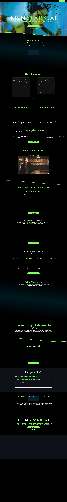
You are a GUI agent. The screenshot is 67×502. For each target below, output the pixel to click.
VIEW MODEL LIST (33, 141)
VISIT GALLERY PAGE (33, 363)
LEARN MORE (33, 213)
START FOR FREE (33, 273)
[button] (33, 98)
